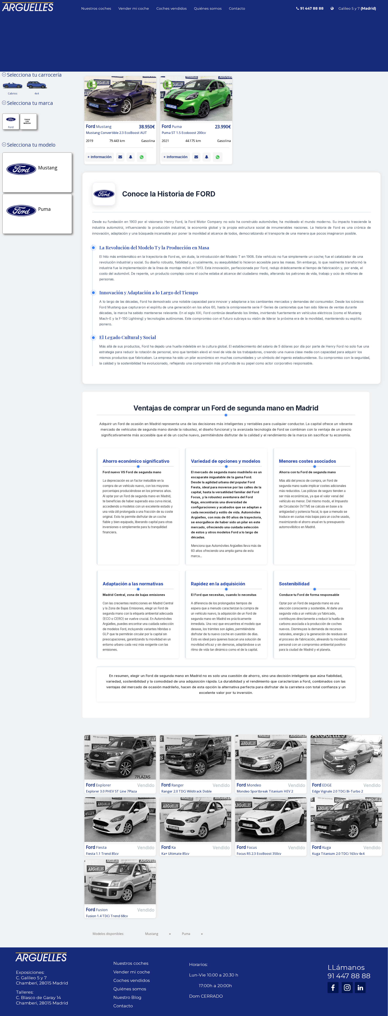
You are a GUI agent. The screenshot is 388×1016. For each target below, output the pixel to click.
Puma (186, 934)
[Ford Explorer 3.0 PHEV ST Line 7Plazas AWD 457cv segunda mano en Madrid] (120, 758)
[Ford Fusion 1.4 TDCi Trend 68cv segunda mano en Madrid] (120, 883)
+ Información (100, 157)
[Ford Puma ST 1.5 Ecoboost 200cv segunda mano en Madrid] (196, 99)
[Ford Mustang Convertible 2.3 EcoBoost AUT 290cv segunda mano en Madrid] (120, 99)
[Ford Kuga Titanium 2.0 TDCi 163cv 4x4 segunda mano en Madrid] (346, 820)
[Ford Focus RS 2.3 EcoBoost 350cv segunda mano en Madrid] (271, 820)
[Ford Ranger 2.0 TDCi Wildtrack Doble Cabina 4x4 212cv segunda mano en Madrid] (195, 758)
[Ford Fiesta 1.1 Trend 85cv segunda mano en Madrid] (120, 820)
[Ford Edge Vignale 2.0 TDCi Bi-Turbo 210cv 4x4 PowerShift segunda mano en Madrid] (346, 758)
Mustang (151, 934)
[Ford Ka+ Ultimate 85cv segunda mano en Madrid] (195, 820)
